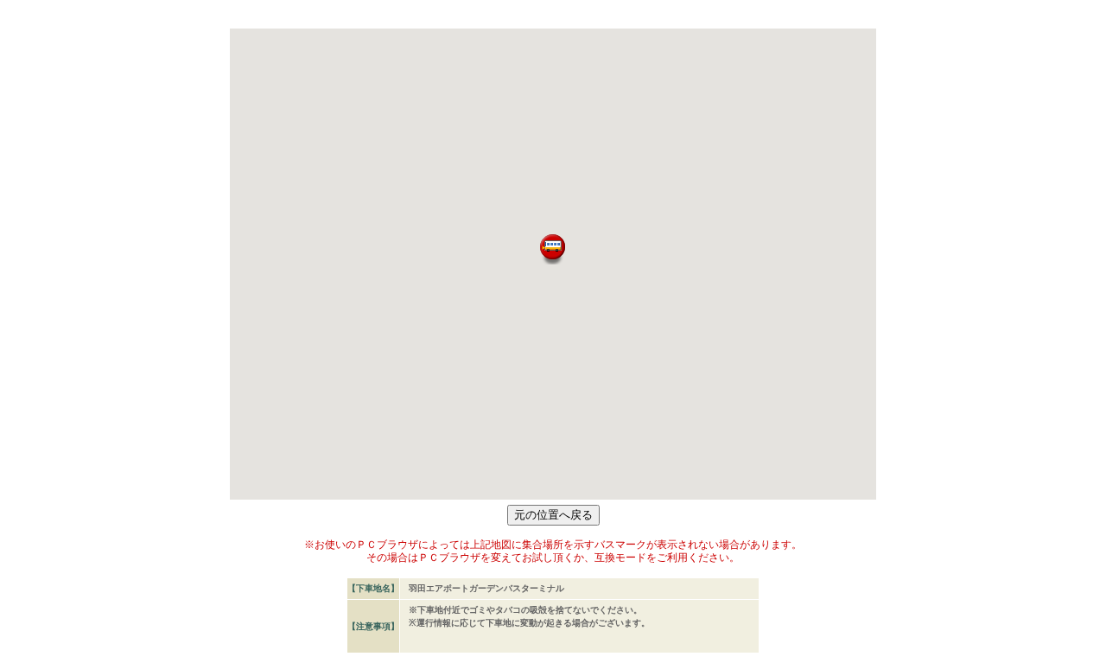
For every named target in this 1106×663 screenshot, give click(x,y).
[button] (552, 249)
